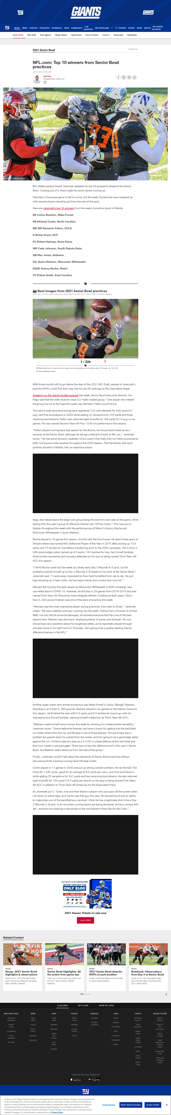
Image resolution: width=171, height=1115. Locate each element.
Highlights (54, 1024)
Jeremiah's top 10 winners (58, 208)
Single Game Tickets (137, 1040)
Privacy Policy (57, 1112)
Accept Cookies (152, 1105)
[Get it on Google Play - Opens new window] (94, 1080)
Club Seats (138, 1047)
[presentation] (167, 994)
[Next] (105, 361)
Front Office (116, 1027)
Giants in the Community (160, 1027)
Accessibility (11, 1031)
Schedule (94, 1018)
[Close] (167, 1105)
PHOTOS (74, 1013)
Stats (116, 1031)
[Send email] (129, 79)
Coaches (116, 1022)
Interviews (54, 1029)
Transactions (115, 1040)
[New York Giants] (85, 1092)
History (74, 1036)
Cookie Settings (108, 1105)
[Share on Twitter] (124, 79)
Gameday (74, 1024)
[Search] (116, 27)
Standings (115, 1035)
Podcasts (54, 1049)
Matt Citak (47, 76)
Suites (138, 1051)
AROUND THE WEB (160, 1013)
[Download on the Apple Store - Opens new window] (76, 1079)
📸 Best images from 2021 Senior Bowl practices (70, 291)
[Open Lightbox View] (85, 337)
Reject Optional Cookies (131, 1105)
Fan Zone (11, 1042)
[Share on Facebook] (118, 79)
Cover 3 (33, 1024)
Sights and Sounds (54, 1035)
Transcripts (33, 1040)
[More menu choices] (112, 28)
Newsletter (33, 1036)
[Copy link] (134, 77)
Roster (115, 1018)
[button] (85, 483)
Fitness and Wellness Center (160, 1060)
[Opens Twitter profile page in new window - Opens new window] (45, 82)
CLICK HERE (85, 920)
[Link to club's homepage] (7, 27)
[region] (85, 1105)
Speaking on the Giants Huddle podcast (55, 395)
